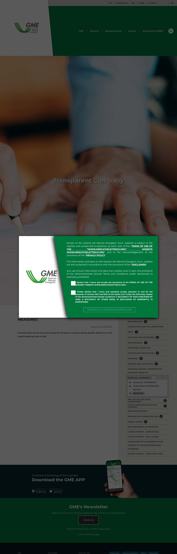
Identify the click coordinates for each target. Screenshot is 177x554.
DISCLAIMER (139, 264)
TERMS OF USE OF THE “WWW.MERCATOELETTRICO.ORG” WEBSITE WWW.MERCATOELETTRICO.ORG (110, 249)
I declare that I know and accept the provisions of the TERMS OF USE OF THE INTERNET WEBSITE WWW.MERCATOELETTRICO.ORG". (113, 283)
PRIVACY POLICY (95, 255)
